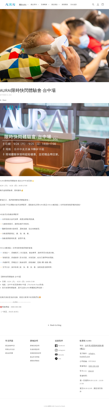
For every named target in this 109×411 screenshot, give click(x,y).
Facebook (61, 346)
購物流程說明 (34, 346)
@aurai (91, 371)
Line (59, 359)
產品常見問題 (34, 357)
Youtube (61, 355)
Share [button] (4, 100)
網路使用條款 (34, 361)
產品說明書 (9, 353)
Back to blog (55, 325)
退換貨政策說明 (35, 353)
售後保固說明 (34, 349)
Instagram (61, 350)
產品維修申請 (10, 346)
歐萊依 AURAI (51, 406)
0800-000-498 (94, 366)
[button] (23, 4)
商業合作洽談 (10, 349)
